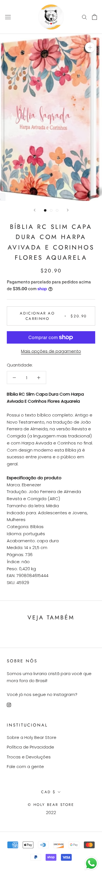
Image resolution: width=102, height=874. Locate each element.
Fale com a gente (25, 766)
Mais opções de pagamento (51, 351)
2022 (51, 813)
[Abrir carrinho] (94, 17)
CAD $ (48, 792)
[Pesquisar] (84, 16)
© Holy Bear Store (51, 804)
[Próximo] (68, 210)
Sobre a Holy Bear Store (31, 737)
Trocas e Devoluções (29, 757)
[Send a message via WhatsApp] (91, 863)
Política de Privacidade (30, 747)
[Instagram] (9, 704)
